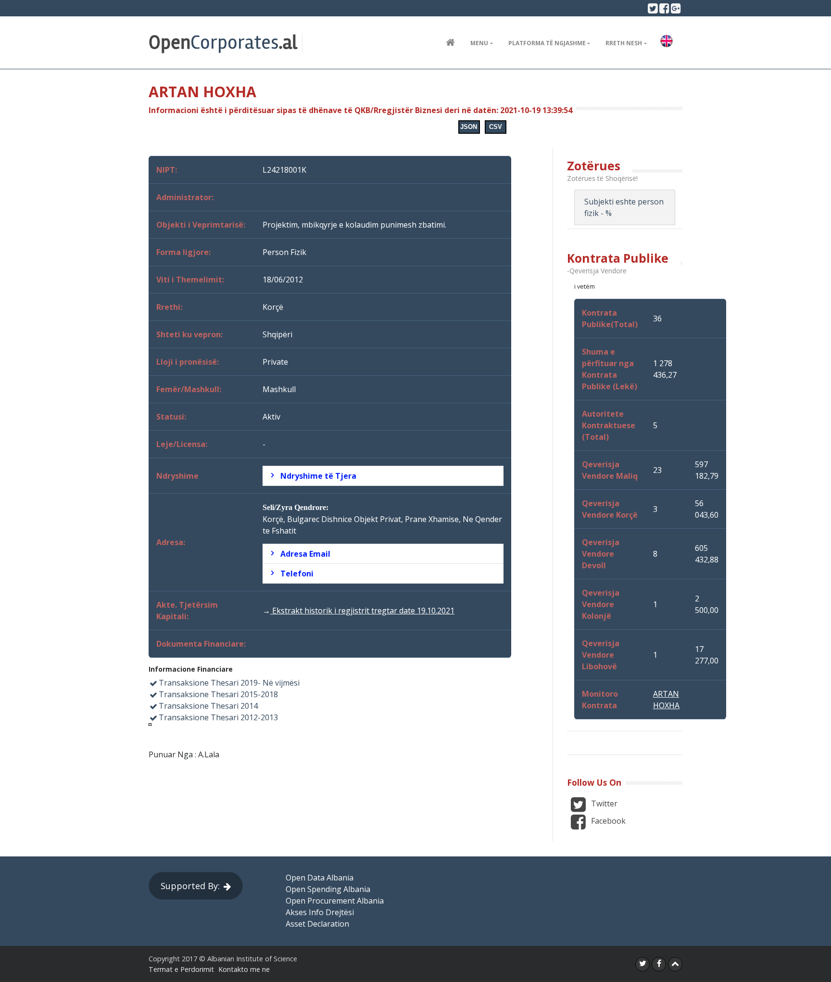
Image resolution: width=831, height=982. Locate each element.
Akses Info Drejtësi (320, 912)
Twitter (603, 803)
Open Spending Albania (328, 889)
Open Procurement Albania (335, 900)
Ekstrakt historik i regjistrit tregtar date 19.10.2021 (362, 610)
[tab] (383, 475)
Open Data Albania (319, 877)
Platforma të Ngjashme (547, 43)
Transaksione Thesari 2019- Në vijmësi (229, 682)
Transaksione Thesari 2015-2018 (218, 694)
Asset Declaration (317, 923)
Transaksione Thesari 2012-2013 (218, 717)
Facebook (607, 821)
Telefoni (297, 573)
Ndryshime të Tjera (318, 476)
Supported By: (190, 886)
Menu (479, 43)
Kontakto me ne (244, 969)
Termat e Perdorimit (181, 969)
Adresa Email (305, 553)
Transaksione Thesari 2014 (208, 706)
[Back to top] (675, 964)
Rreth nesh (623, 43)
